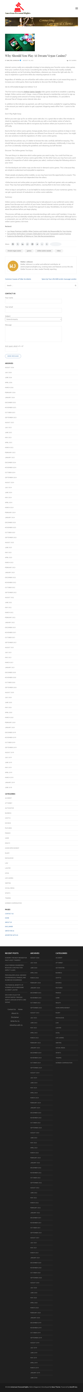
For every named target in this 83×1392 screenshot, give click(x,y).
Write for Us (9, 931)
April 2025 (8, 442)
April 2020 (8, 712)
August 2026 (9, 367)
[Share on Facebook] (13, 244)
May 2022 (8, 607)
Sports (7, 893)
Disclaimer (9, 926)
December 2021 (10, 627)
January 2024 (10, 517)
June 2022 (8, 602)
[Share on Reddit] (37, 244)
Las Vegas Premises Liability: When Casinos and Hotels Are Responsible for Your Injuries (39, 231)
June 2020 (8, 702)
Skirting (8, 883)
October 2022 (10, 587)
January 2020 (10, 727)
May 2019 (8, 767)
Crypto (8, 818)
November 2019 (10, 737)
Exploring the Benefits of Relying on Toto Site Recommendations (31, 236)
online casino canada (44, 251)
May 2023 (8, 552)
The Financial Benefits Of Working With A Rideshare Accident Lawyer (14, 987)
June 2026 (8, 377)
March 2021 (9, 662)
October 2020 (10, 682)
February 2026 (10, 392)
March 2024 (9, 507)
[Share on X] (18, 244)
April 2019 (8, 772)
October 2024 (10, 472)
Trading (8, 898)
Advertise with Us (11, 935)
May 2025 (8, 437)
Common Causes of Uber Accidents (18, 279)
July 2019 (8, 757)
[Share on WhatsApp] (27, 244)
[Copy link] (56, 244)
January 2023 (10, 572)
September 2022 (10, 592)
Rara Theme (56, 1387)
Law (6, 863)
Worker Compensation (13, 903)
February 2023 (10, 567)
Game (7, 838)
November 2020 (10, 677)
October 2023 (10, 532)
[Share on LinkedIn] (22, 244)
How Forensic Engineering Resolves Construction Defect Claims (14, 967)
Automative (9, 808)
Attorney (8, 803)
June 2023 (8, 547)
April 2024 (8, 502)
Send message (13, 356)
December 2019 (10, 732)
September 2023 (10, 537)
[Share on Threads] (47, 244)
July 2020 (8, 697)
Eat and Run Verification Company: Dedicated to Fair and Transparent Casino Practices (39, 234)
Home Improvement (12, 848)
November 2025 (10, 407)
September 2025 (10, 417)
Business (8, 813)
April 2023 (8, 557)
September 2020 (10, 687)
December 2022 (10, 577)
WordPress (73, 1387)
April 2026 (8, 382)
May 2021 (8, 657)
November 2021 (10, 632)
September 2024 (10, 477)
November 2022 (10, 582)
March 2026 (9, 387)
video (59, 251)
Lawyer (8, 868)
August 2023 (9, 542)
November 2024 (10, 467)
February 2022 (10, 617)
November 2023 (10, 527)
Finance (8, 833)
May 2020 (8, 707)
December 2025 (10, 402)
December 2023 (10, 522)
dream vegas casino (14, 251)
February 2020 (10, 722)
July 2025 (8, 427)
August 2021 (9, 647)
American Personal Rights (20, 1387)
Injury (7, 853)
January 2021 (10, 667)
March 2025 (9, 447)
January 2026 (10, 397)
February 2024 (10, 512)
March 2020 (9, 717)
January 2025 (10, 457)
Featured (8, 828)
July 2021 (8, 652)
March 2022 (9, 612)
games (29, 251)
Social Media (9, 888)
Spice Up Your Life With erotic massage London (59, 279)
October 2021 (10, 637)
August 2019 (9, 752)
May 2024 (8, 497)
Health (7, 843)
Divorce (8, 823)
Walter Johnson (13, 60)
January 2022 (10, 622)
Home (7, 918)
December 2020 (10, 672)
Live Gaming (72, 60)
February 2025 (10, 452)
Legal (7, 873)
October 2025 (10, 412)
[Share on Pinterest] (32, 244)
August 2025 (9, 422)
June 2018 (8, 787)
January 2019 (10, 782)
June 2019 (8, 762)
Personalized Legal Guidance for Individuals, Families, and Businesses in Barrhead (15, 977)
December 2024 (10, 462)
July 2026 (8, 372)
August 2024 (9, 482)
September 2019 (10, 747)
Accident (8, 798)
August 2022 (9, 597)
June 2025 (8, 432)
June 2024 (8, 492)
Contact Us (9, 913)
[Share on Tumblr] (42, 244)
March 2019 (9, 777)
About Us (8, 922)
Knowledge (9, 858)
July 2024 (8, 487)
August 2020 (9, 692)
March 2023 (9, 562)
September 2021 (10, 642)
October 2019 (10, 742)
